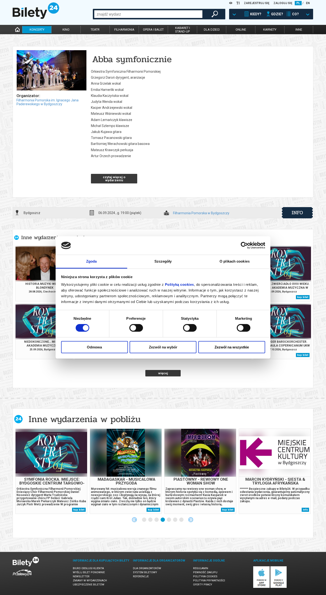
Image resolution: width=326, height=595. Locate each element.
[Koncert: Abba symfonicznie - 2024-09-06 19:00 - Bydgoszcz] (51, 70)
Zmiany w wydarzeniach (90, 580)
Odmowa (94, 347)
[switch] (136, 328)
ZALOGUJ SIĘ (282, 3)
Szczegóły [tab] (163, 261)
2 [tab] (150, 520)
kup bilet (302, 297)
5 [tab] (169, 520)
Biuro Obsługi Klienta (88, 568)
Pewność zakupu (205, 572)
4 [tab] (163, 520)
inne (298, 29)
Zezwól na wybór (163, 347)
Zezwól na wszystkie (232, 347)
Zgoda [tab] (91, 261)
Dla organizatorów (147, 568)
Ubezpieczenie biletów (88, 584)
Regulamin (200, 568)
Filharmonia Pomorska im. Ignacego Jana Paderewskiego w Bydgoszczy (47, 102)
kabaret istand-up (182, 29)
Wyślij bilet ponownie (89, 572)
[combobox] (148, 14)
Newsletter (81, 576)
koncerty (37, 29)
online (241, 29)
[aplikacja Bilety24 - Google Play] (278, 587)
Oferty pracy (202, 584)
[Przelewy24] (22, 576)
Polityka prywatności (209, 580)
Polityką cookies (179, 284)
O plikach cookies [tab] (235, 261)
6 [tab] (175, 520)
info (297, 213)
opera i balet (153, 29)
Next (190, 519)
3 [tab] (156, 520)
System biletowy (145, 572)
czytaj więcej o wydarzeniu (114, 178)
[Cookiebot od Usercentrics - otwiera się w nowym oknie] (244, 245)
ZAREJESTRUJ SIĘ (256, 3)
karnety (269, 29)
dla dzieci (212, 29)
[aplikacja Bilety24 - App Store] (261, 587)
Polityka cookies (205, 576)
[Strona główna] (36, 18)
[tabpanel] (51, 471)
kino (66, 29)
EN (308, 3)
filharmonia (124, 29)
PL (298, 3)
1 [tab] (144, 520)
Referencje (141, 576)
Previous (134, 519)
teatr (95, 29)
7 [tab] (181, 520)
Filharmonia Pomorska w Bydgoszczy (201, 213)
